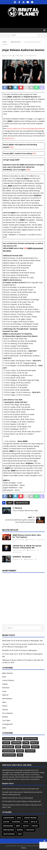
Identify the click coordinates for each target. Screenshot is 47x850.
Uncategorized (7, 724)
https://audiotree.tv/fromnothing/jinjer (22, 128)
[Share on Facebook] (4, 88)
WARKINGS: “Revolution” (22, 557)
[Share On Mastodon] (41, 88)
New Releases (7, 698)
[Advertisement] (24, 22)
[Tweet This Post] (10, 88)
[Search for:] (23, 35)
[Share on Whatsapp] (36, 88)
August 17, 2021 (18, 559)
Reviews (5, 717)
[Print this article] (31, 88)
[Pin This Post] (20, 88)
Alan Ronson (32, 550)
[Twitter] (23, 2)
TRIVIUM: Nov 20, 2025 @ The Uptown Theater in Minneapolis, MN (27, 547)
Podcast (5, 710)
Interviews (5, 688)
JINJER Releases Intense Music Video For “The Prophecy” (27, 536)
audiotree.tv (9, 138)
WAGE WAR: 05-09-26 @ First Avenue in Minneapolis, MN (22, 641)
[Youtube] (28, 2)
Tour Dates (6, 720)
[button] (44, 30)
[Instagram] (15, 2)
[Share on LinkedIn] (15, 88)
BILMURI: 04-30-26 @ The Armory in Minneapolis (19, 650)
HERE (11, 147)
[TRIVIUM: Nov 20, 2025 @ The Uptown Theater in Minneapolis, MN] (6, 548)
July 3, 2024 (7, 56)
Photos (4, 706)
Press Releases (7, 713)
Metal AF (5, 695)
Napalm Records (22, 503)
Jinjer (10, 503)
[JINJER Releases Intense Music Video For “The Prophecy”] (6, 537)
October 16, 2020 (19, 539)
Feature (5, 684)
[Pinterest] (32, 2)
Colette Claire (18, 56)
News (4, 702)
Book (4, 677)
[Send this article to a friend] (26, 88)
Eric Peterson (31, 539)
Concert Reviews (8, 680)
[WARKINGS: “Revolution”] (6, 559)
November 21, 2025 (20, 550)
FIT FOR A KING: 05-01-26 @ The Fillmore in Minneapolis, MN (21, 801)
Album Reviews (7, 673)
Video (4, 728)
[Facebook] (19, 2)
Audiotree (41, 128)
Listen (4, 691)
